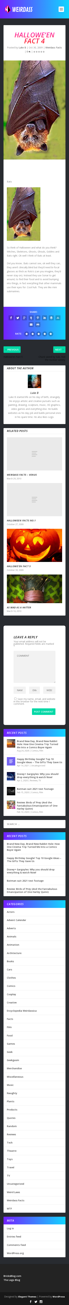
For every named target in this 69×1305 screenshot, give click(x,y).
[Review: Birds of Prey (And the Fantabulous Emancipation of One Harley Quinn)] (11, 805)
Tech (10, 1142)
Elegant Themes (27, 1296)
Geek (10, 1052)
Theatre (11, 1150)
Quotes (11, 1118)
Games (11, 1043)
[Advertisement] (35, 170)
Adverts (11, 928)
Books (10, 961)
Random (12, 1126)
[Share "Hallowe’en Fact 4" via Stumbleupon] (58, 317)
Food (10, 1035)
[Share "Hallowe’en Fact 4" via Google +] (24, 317)
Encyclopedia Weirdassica (22, 1010)
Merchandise (14, 1068)
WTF (9, 1208)
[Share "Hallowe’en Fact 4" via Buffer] (51, 317)
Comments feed (16, 1245)
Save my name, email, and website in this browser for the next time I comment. (34, 701)
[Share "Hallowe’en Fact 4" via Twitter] (17, 317)
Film (41, 750)
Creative (12, 1002)
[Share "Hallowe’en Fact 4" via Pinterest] (37, 317)
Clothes (11, 977)
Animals (11, 936)
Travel (10, 1167)
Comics (34, 750)
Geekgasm (13, 1060)
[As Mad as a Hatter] (34, 589)
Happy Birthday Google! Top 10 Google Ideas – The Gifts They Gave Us (39, 760)
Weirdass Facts (53, 47)
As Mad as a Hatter (19, 607)
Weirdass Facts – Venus (22, 474)
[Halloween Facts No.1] (34, 499)
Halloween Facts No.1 (21, 520)
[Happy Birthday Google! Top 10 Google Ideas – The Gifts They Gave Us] (11, 761)
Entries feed (14, 1236)
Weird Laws (13, 1192)
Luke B (22, 47)
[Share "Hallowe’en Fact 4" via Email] (31, 324)
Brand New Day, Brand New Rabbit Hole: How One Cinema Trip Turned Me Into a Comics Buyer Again (37, 744)
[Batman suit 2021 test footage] (11, 791)
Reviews (34, 780)
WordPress (59, 1296)
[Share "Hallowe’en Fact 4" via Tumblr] (31, 317)
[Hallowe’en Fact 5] (34, 545)
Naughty (12, 1093)
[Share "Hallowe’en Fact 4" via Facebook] (11, 317)
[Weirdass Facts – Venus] (34, 453)
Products (12, 1109)
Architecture (14, 953)
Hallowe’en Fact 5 (19, 566)
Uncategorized (38, 765)
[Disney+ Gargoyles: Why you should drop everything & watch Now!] (11, 776)
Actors (10, 911)
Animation (13, 944)
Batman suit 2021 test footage (35, 788)
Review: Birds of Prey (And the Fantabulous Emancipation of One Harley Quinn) (37, 805)
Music (10, 1085)
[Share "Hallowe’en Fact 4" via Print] (37, 324)
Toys (10, 1159)
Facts (10, 1019)
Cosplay (11, 994)
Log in (10, 1228)
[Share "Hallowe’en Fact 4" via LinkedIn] (44, 317)
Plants (10, 1101)
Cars (9, 969)
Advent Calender (16, 920)
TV (40, 780)
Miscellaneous (15, 1076)
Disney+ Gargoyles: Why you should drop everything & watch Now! (37, 775)
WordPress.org (15, 1253)
